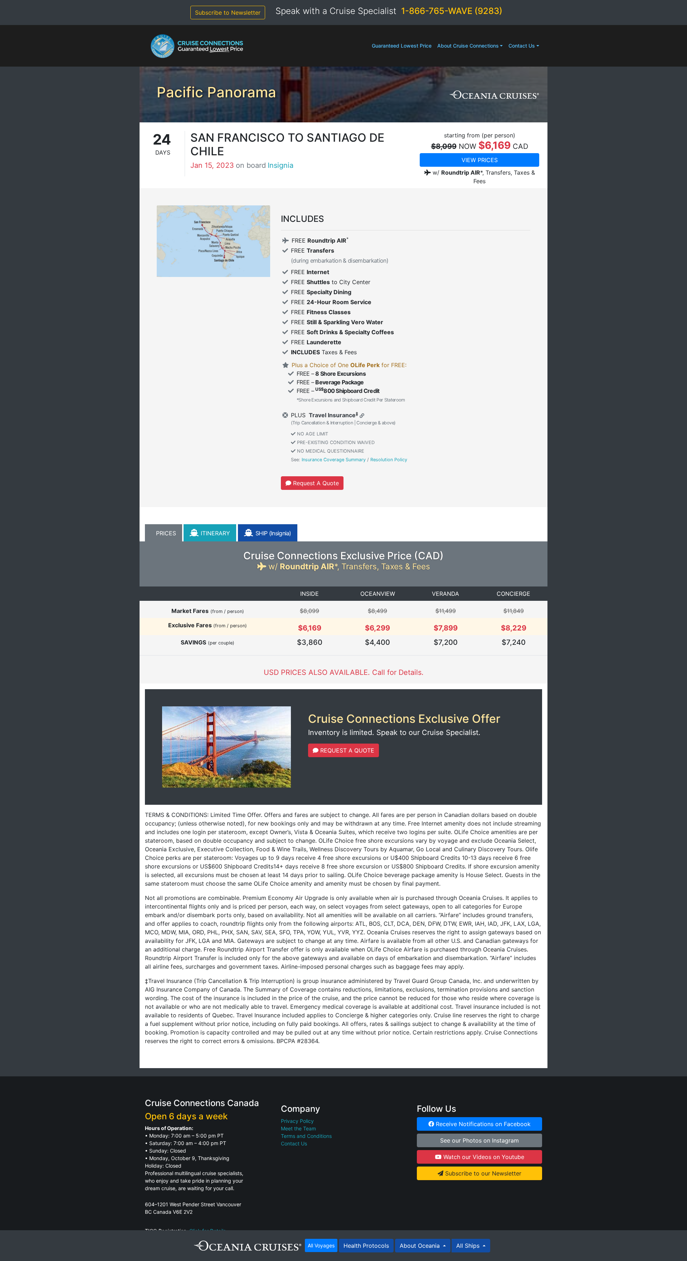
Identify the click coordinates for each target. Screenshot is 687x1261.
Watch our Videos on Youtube (483, 1156)
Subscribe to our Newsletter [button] (482, 1173)
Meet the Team (298, 1128)
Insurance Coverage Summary (334, 459)
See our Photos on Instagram (479, 1140)
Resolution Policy (388, 459)
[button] (163, 532)
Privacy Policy (297, 1121)
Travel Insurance (331, 415)
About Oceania (421, 1245)
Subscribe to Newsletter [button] (227, 12)
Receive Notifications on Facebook (482, 1124)
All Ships (468, 1245)
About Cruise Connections (468, 46)
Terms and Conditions (306, 1136)
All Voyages (321, 1245)
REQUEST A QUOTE (346, 750)
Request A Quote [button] (315, 483)
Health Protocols (366, 1245)
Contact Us (521, 46)
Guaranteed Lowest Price (402, 46)
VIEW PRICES (480, 160)
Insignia (280, 165)
